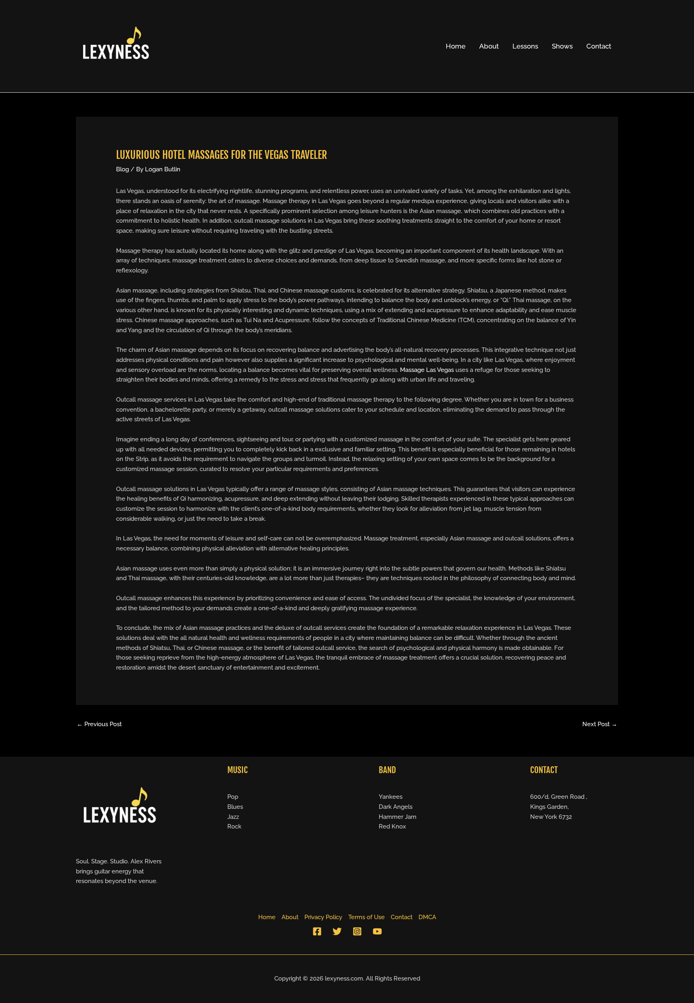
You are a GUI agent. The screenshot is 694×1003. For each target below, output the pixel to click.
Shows (562, 46)
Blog (122, 169)
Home (455, 46)
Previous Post (99, 724)
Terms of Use (366, 917)
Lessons (525, 46)
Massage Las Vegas (427, 370)
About (489, 46)
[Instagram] (357, 931)
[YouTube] (377, 931)
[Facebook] (317, 931)
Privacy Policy (323, 917)
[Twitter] (337, 931)
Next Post (599, 724)
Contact (598, 46)
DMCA (427, 917)
